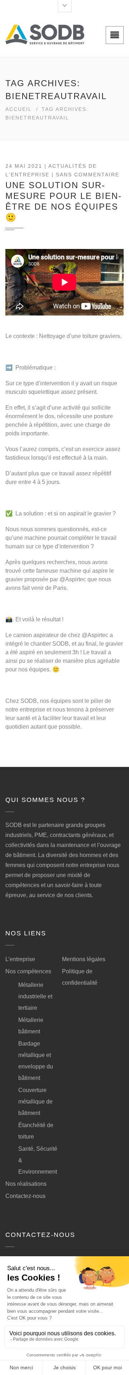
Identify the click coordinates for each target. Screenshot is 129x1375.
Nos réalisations (26, 1184)
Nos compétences (28, 971)
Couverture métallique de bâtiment (35, 1101)
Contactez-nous (25, 1196)
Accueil (18, 109)
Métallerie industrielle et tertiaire (35, 996)
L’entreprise (20, 959)
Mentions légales (83, 959)
